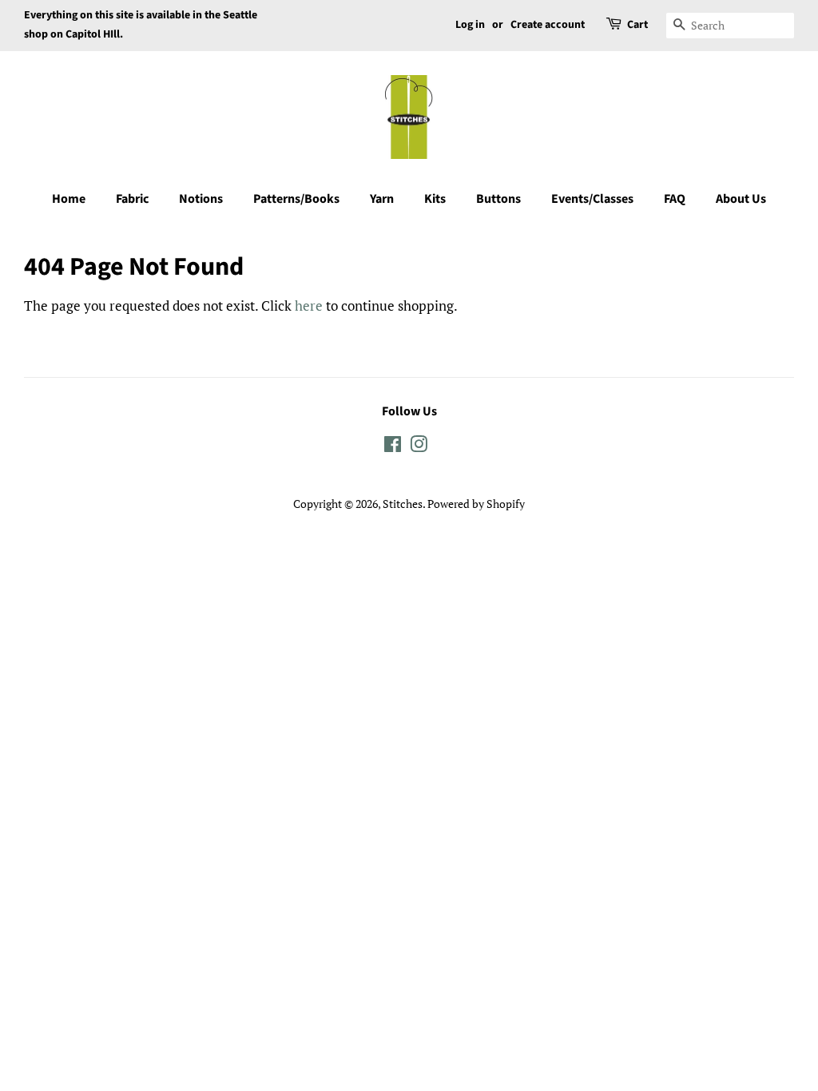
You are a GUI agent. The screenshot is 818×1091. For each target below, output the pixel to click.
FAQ (674, 199)
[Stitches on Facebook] (392, 446)
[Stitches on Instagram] (418, 446)
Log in (470, 25)
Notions (201, 199)
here (309, 305)
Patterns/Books (296, 199)
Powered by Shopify (476, 503)
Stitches (403, 503)
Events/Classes (592, 199)
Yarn (382, 199)
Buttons (498, 199)
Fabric (132, 199)
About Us (741, 199)
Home (68, 199)
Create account (547, 25)
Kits (435, 199)
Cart (637, 25)
